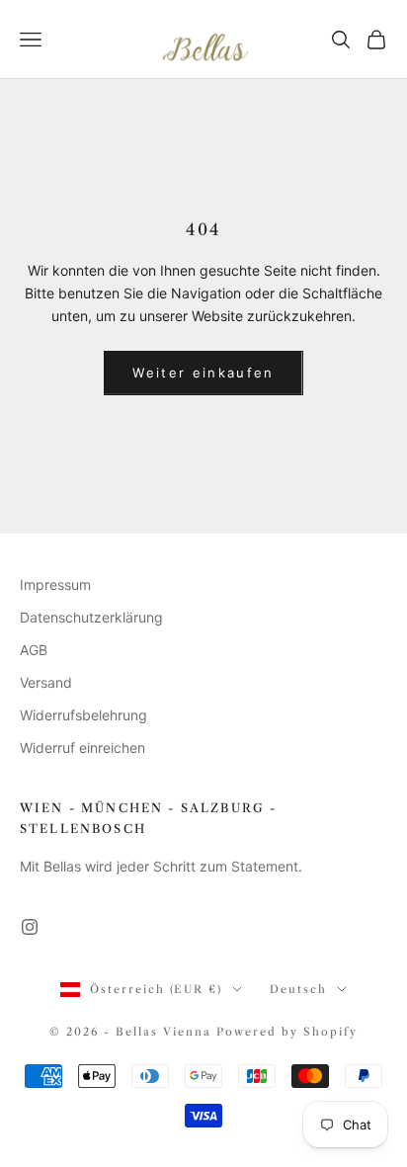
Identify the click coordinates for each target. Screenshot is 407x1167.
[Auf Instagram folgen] (30, 927)
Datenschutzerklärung (91, 617)
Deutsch (298, 989)
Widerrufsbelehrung (83, 715)
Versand (46, 682)
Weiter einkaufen (203, 372)
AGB (33, 649)
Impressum (55, 584)
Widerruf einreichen (82, 747)
